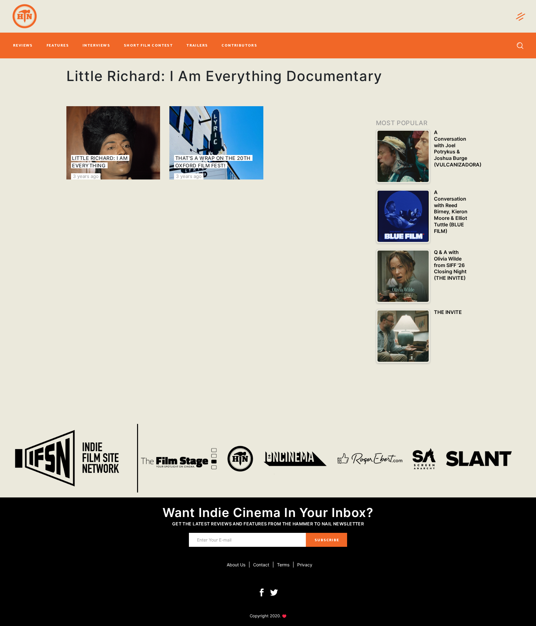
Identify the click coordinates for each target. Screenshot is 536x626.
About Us (236, 564)
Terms (283, 564)
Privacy (304, 564)
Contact (261, 564)
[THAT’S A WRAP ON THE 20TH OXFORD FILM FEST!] (216, 142)
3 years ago (86, 176)
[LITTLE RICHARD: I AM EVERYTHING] (113, 142)
